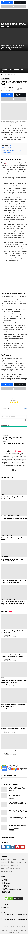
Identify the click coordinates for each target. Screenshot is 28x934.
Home (3, 930)
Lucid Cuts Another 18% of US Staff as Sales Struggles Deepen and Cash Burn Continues (13, 603)
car (21, 309)
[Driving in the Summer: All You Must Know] (14, 508)
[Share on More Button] (13, 99)
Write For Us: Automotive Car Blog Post (11, 889)
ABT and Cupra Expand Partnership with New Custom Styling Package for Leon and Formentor (18, 827)
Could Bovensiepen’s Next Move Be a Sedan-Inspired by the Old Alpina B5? (18, 811)
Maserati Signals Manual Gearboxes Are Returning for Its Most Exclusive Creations (18, 819)
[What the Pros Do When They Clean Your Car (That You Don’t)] (14, 695)
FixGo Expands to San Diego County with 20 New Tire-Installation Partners (13, 581)
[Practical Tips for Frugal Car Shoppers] (14, 719)
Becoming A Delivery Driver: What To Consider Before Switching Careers (12, 655)
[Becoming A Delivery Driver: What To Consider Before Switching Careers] (14, 645)
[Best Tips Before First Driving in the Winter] (14, 528)
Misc (2, 494)
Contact (17, 932)
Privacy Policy (5, 885)
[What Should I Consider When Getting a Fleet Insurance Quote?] (14, 550)
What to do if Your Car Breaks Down (12, 751)
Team (11, 930)
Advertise (4, 880)
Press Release (5, 577)
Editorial (15, 930)
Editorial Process (6, 891)
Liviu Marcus (5, 907)
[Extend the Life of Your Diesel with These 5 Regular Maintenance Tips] (14, 669)
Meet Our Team (6, 892)
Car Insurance (5, 556)
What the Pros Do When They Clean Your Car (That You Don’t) (13, 705)
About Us (4, 879)
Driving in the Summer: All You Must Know (14, 518)
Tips (7, 494)
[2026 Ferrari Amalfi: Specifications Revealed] (14, 62)
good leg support (10, 163)
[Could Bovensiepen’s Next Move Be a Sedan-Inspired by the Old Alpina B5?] (4, 812)
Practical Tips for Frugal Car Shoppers (13, 728)
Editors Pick (11, 515)
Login (25, 408)
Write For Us (11, 932)
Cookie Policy (5, 886)
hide (10, 145)
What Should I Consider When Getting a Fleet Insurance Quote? (13, 560)
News (13, 599)
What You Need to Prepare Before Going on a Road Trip (13, 497)
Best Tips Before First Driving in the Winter (12, 538)
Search (25, 760)
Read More (11, 790)
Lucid (2, 599)
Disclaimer (4, 888)
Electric (8, 599)
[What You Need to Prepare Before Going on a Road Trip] (14, 487)
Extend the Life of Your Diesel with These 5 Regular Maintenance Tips (14, 681)
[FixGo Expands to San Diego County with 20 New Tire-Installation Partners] (14, 571)
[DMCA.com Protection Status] (14, 900)
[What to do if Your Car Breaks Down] (14, 741)
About (7, 930)
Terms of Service (6, 883)
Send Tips (4, 882)
